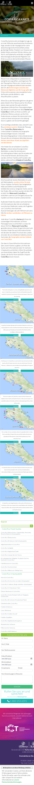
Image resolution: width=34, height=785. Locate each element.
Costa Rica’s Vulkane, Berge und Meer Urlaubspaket (16, 584)
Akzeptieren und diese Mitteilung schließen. (17, 767)
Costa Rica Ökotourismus (8, 537)
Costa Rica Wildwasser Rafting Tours (12, 570)
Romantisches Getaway (8, 624)
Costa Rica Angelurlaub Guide (10, 551)
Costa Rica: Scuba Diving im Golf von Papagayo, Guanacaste (15, 595)
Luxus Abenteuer (6, 610)
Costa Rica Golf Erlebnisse (9, 631)
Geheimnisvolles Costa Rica (9, 603)
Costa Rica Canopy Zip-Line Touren (11, 555)
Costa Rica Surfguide (7, 548)
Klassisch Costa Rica (7, 577)
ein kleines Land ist (10, 127)
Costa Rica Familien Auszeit (9, 614)
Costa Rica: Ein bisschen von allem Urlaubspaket (15, 581)
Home (2, 35)
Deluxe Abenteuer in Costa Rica (10, 591)
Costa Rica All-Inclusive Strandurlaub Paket (14, 600)
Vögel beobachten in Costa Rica (10, 544)
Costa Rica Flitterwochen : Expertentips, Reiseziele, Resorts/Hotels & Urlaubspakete (16, 533)
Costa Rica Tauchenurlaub (9, 567)
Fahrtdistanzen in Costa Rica (9, 563)
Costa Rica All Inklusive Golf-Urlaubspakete (14, 541)
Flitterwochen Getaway (8, 628)
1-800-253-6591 (18, 701)
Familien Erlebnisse (6, 607)
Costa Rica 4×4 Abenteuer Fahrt (10, 588)
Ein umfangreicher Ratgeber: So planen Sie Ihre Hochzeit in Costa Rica (15, 559)
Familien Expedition (6, 617)
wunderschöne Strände (22, 182)
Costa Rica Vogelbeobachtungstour (11, 621)
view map (15, 299)
